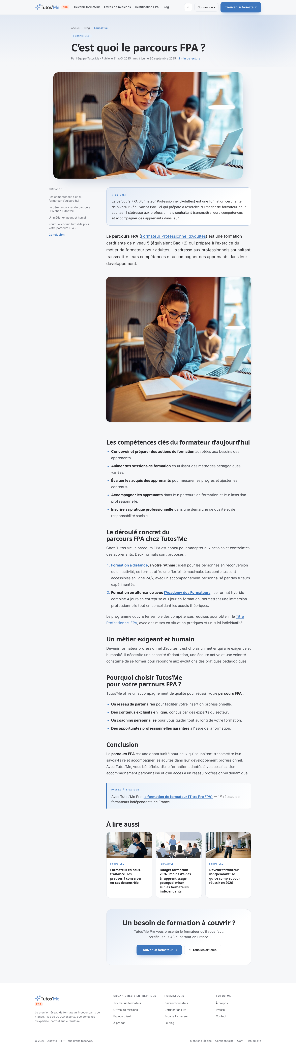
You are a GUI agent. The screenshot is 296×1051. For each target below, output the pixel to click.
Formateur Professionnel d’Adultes (173, 236)
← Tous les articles (202, 950)
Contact (221, 1016)
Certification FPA (147, 7)
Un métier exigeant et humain (68, 217)
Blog (166, 7)
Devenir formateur (87, 7)
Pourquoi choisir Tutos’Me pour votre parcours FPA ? (69, 226)
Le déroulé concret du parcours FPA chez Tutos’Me (69, 209)
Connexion (206, 7)
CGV (240, 1040)
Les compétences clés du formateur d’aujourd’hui (65, 198)
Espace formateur (176, 1016)
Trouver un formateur (241, 7)
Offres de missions (117, 7)
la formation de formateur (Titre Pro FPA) (178, 796)
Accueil (75, 28)
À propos (119, 1022)
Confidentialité (224, 1040)
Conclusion (57, 234)
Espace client (122, 1016)
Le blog (169, 1022)
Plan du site (253, 1040)
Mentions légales (201, 1040)
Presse (220, 1009)
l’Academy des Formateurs (187, 592)
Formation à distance (129, 565)
